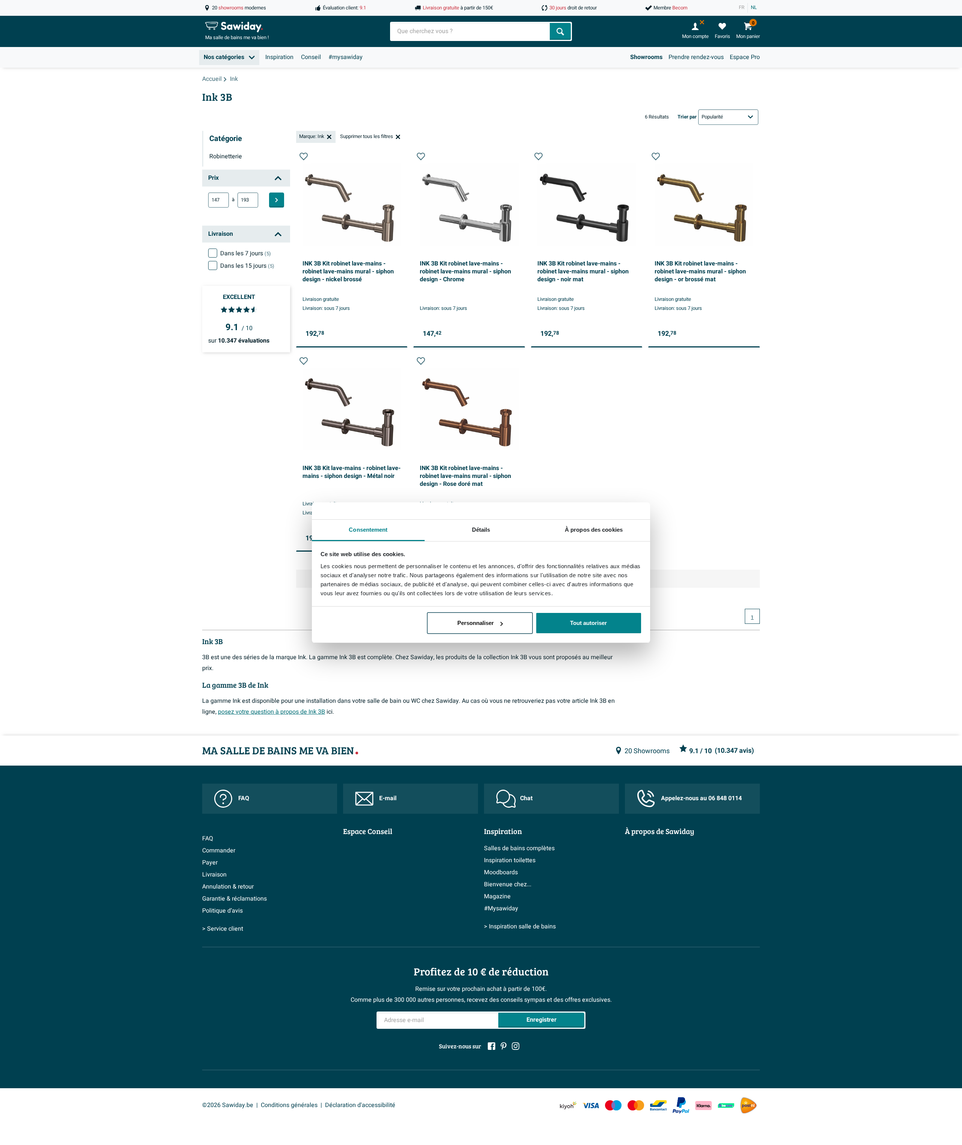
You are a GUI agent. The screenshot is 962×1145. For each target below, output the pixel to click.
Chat (526, 798)
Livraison (214, 874)
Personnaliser (475, 623)
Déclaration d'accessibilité (360, 1105)
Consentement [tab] (368, 529)
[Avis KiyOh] (568, 1105)
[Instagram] (515, 1046)
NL (754, 7)
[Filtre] (276, 200)
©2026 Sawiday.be (227, 1105)
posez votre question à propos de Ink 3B (271, 711)
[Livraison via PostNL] (748, 1105)
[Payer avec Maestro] (613, 1105)
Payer (210, 862)
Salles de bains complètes (519, 848)
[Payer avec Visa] (590, 1105)
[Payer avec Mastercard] (636, 1105)
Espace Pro (745, 57)
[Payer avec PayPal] (681, 1105)
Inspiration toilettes (509, 860)
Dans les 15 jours (247, 265)
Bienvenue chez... (507, 884)
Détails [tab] (481, 529)
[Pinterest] (503, 1046)
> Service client (222, 928)
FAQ (243, 798)
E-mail (387, 798)
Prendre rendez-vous (696, 57)
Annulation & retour (228, 886)
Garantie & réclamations (234, 898)
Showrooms (646, 57)
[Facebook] (491, 1046)
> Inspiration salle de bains (520, 926)
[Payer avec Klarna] (703, 1105)
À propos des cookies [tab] (594, 529)
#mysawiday (345, 57)
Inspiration (279, 57)
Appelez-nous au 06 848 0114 (701, 798)
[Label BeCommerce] (726, 1105)
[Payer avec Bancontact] (658, 1105)
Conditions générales (289, 1105)
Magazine (497, 896)
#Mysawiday (501, 908)
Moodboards (501, 872)
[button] (303, 156)
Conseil (311, 57)
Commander (218, 850)
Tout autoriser (588, 623)
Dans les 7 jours (245, 253)
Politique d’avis (222, 910)
